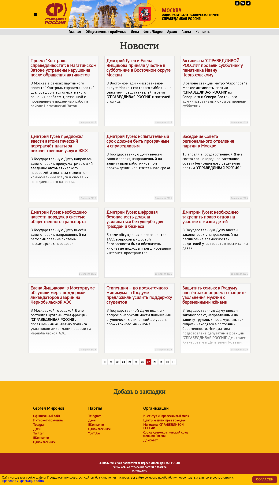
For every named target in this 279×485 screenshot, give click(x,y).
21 (111, 362)
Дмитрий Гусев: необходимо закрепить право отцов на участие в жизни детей (215, 242)
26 (142, 362)
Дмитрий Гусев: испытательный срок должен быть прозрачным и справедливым (139, 166)
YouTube (94, 433)
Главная (75, 32)
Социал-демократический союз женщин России (165, 434)
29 (161, 362)
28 (155, 362)
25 (136, 362)
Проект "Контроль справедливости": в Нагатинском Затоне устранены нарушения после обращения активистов (63, 91)
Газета (186, 32)
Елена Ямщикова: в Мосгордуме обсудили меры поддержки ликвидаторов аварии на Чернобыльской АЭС (63, 318)
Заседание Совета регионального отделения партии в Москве (215, 166)
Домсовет (150, 440)
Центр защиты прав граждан (164, 420)
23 (123, 362)
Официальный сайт (46, 416)
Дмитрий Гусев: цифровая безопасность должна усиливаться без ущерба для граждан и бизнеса (139, 242)
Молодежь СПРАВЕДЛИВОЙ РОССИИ (163, 426)
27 (148, 362)
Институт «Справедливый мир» (166, 416)
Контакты (202, 32)
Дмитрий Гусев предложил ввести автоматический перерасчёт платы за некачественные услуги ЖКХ (63, 166)
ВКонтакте (41, 437)
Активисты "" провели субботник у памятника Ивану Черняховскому (215, 91)
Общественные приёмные (106, 32)
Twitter (38, 433)
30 (167, 362)
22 (117, 362)
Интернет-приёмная (48, 420)
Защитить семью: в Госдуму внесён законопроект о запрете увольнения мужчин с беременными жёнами (215, 318)
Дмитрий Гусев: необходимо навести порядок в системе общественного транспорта (63, 242)
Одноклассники (44, 442)
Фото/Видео (153, 32)
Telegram (39, 424)
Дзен (36, 429)
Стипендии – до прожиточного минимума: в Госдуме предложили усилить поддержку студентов (139, 318)
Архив (172, 32)
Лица (135, 32)
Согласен (264, 479)
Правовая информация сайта (23, 481)
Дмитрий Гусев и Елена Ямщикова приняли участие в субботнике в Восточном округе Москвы (139, 91)
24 (129, 362)
